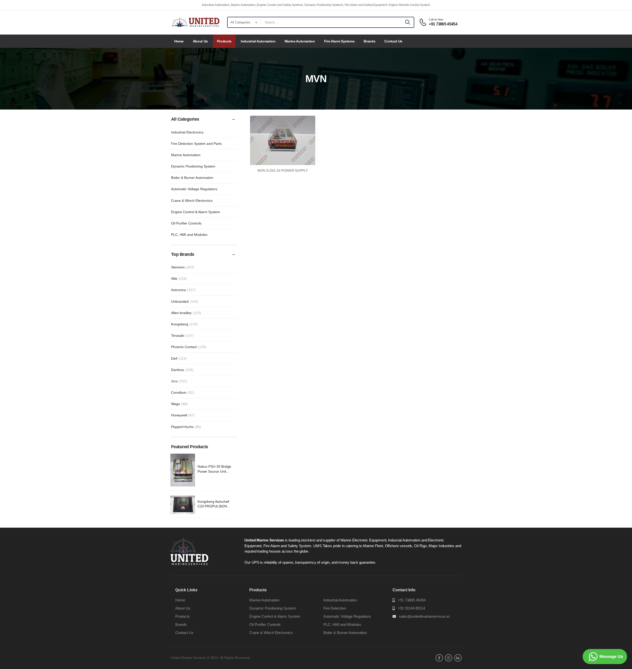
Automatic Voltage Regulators (194, 189)
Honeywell (183, 415)
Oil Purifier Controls (186, 223)
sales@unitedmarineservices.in (424, 616)
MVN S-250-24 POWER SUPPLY (282, 170)
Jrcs (179, 381)
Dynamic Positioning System (193, 166)
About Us (200, 41)
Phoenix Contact (188, 347)
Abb (179, 278)
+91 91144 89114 (411, 608)
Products (224, 41)
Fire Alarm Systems (339, 41)
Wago (179, 404)
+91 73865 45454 (412, 600)
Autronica (183, 290)
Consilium (182, 392)
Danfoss (182, 370)
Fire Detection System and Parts (196, 144)
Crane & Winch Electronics (192, 201)
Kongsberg (184, 324)
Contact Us (393, 41)
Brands (369, 41)
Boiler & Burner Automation (192, 178)
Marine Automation (300, 41)
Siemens (182, 267)
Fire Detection (334, 608)
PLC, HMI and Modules (189, 235)
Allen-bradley (186, 313)
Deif (179, 358)
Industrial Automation (258, 41)
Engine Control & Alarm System (195, 212)
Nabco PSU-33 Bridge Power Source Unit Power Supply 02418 (214, 471)
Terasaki (182, 335)
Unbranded (184, 301)
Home (179, 41)
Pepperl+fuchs (186, 427)
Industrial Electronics (187, 132)
